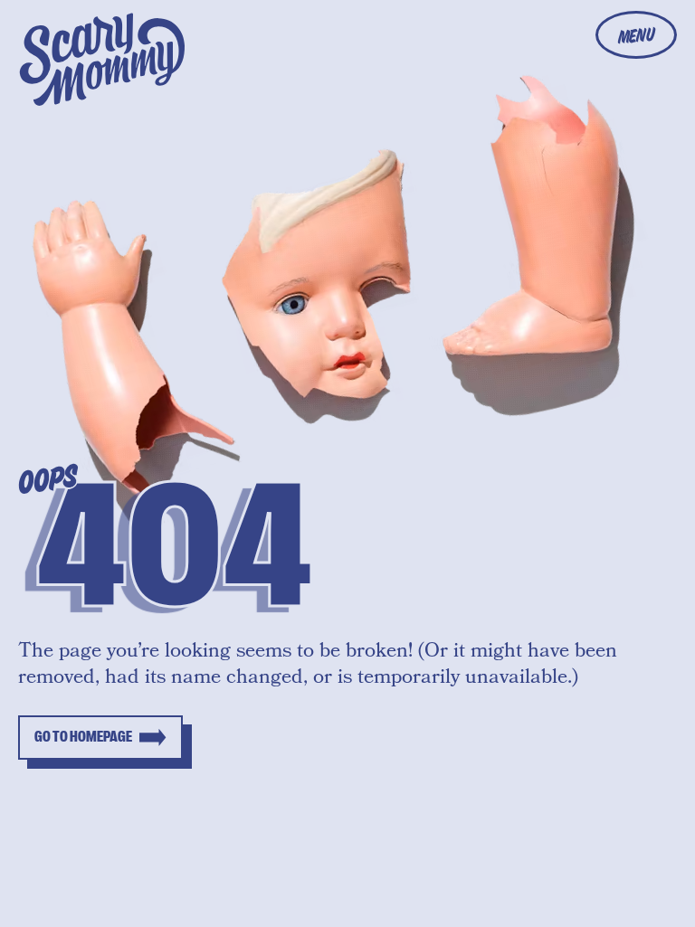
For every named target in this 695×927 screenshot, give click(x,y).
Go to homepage (83, 737)
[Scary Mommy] (102, 59)
